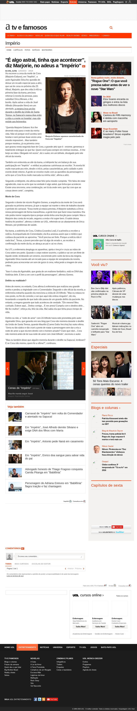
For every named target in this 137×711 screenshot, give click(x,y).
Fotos (27, 50)
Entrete (73, 2)
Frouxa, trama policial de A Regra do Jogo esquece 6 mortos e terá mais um (114, 437)
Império (12, 43)
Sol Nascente (36, 686)
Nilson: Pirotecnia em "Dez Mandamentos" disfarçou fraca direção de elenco (114, 452)
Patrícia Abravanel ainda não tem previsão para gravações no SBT (115, 421)
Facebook (36, 699)
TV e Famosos (29, 27)
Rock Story (35, 681)
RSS (44, 699)
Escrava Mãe (36, 673)
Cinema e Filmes (65, 658)
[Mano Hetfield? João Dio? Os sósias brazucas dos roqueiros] (127, 395)
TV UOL (102, 2)
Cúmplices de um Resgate (41, 670)
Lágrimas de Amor (38, 675)
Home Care (119, 634)
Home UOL (9, 647)
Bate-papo (45, 2)
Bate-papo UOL (108, 647)
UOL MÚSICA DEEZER (92, 658)
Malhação (34, 678)
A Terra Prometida (37, 667)
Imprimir (66, 501)
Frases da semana (11, 664)
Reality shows (72, 36)
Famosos (92, 2)
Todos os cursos (122, 596)
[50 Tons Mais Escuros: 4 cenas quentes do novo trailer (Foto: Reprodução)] (111, 395)
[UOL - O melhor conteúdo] (9, 3)
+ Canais (105, 36)
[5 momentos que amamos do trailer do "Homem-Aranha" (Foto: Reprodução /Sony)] (95, 395)
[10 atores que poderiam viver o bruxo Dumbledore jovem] (119, 395)
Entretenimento (27, 647)
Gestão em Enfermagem (104, 634)
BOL (109, 2)
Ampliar (77, 351)
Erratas (111, 585)
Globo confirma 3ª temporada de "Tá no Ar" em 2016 (114, 467)
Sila (32, 683)
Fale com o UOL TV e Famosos (93, 585)
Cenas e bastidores (64, 670)
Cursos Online (106, 236)
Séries (84, 36)
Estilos (85, 662)
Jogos (93, 647)
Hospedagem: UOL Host (127, 709)
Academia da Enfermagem (82, 634)
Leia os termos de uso (15, 576)
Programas (87, 664)
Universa (82, 2)
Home (9, 50)
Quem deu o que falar (54, 36)
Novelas (39, 36)
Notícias (55, 2)
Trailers (59, 664)
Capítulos (18, 50)
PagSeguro (118, 2)
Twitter (40, 699)
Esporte (64, 2)
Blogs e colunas (24, 36)
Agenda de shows (89, 670)
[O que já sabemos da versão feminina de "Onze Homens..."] (103, 395)
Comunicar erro (78, 501)
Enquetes (60, 667)
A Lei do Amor (36, 664)
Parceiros (93, 36)
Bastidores (47, 50)
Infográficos (61, 662)
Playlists (86, 667)
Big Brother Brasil (11, 670)
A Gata (33, 662)
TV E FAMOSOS (11, 658)
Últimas (10, 36)
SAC (35, 2)
